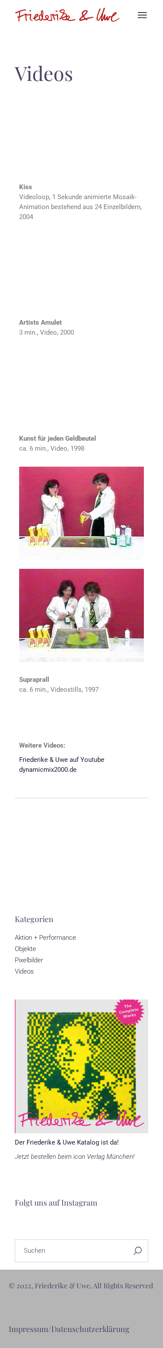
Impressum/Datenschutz (52, 1329)
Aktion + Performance (45, 938)
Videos (24, 971)
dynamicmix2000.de (48, 770)
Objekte (25, 949)
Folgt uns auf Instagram (56, 1202)
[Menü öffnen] (142, 15)
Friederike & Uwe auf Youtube (61, 760)
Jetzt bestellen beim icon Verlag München (74, 1157)
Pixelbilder (29, 960)
